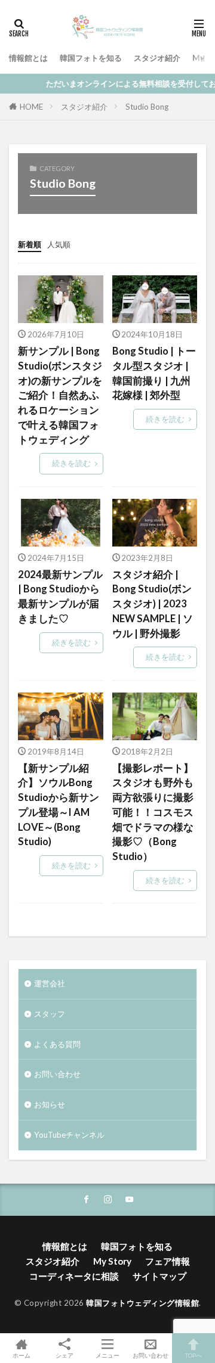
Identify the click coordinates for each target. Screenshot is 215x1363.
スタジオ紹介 (157, 58)
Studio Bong (146, 106)
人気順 (58, 244)
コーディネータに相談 (74, 1276)
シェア (64, 1355)
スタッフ (49, 1014)
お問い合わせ (57, 1074)
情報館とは (28, 58)
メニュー (107, 1355)
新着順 (29, 244)
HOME (31, 106)
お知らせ (49, 1104)
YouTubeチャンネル (69, 1135)
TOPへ (193, 1355)
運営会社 (49, 983)
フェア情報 (167, 1261)
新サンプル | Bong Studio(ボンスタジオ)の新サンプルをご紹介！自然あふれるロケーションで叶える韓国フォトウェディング (60, 395)
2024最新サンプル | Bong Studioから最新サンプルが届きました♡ (60, 597)
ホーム (21, 1355)
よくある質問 (57, 1044)
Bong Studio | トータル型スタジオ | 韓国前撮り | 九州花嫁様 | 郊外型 (154, 373)
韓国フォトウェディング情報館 (142, 1303)
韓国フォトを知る (91, 58)
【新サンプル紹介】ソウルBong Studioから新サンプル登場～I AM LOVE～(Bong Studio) (58, 805)
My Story (112, 1261)
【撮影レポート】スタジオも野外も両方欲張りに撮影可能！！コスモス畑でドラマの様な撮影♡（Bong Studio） (153, 812)
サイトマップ (159, 1276)
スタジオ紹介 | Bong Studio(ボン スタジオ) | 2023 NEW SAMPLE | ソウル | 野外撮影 (152, 604)
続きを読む (71, 463)
